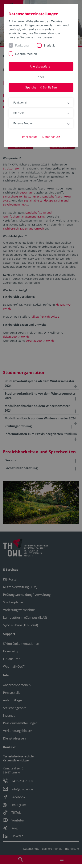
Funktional (22, 45)
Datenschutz (51, 137)
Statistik (49, 45)
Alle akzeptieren (41, 66)
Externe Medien (26, 54)
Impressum (30, 137)
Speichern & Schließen (41, 87)
